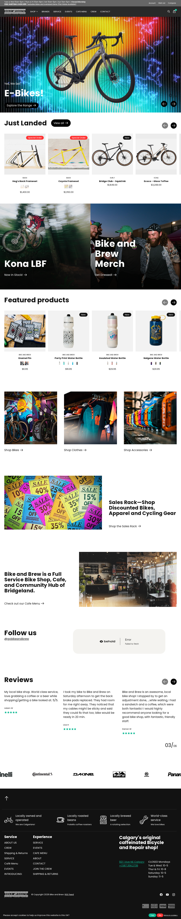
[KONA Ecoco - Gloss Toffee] (156, 154)
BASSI (25, 178)
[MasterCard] (154, 907)
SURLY (112, 178)
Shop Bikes (11, 450)
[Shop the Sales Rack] (53, 503)
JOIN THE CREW (42, 869)
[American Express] (171, 907)
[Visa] (162, 907)
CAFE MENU (81, 11)
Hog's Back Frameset (24, 181)
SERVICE (57, 11)
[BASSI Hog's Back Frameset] (24, 154)
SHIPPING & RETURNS (45, 874)
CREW (93, 11)
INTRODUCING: (13, 874)
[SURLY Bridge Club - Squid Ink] (112, 154)
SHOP (32, 11)
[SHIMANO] (136, 774)
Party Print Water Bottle (69, 358)
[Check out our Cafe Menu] (128, 579)
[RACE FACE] (95, 774)
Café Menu (11, 863)
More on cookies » (171, 915)
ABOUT (37, 858)
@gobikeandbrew (16, 639)
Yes (152, 915)
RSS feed (69, 894)
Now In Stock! (13, 275)
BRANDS (45, 11)
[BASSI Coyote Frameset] (68, 154)
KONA (156, 178)
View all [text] (62, 123)
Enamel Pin (24, 358)
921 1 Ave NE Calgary (131, 862)
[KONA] (22, 774)
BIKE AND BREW (25, 355)
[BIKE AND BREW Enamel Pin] (24, 331)
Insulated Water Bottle (112, 358)
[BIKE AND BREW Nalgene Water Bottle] (156, 331)
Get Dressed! (103, 275)
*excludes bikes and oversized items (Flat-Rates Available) (40, 4)
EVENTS (68, 11)
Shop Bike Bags (133, 105)
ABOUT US (10, 842)
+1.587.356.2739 (128, 865)
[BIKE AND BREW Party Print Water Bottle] (68, 331)
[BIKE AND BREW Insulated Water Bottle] (112, 331)
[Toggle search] (168, 11)
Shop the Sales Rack (123, 526)
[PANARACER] (54, 774)
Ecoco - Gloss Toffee (156, 181)
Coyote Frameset (68, 181)
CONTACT (105, 11)
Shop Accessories (136, 450)
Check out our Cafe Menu (22, 604)
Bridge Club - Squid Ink (112, 181)
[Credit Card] (145, 907)
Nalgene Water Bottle (156, 358)
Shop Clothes (73, 450)
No (160, 915)
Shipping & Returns (16, 853)
